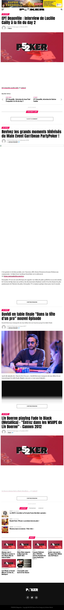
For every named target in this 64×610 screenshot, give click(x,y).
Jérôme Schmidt (13, 142)
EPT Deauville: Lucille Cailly (10, 88)
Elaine (10, 28)
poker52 (23, 88)
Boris (9, 432)
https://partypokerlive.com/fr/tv (14, 276)
